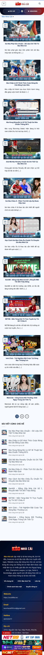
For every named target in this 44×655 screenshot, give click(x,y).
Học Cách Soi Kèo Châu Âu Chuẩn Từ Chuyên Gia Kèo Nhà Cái (22, 241)
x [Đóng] (6, 633)
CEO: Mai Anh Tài (24, 581)
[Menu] (4, 4)
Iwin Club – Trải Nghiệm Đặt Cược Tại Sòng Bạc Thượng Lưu (22, 359)
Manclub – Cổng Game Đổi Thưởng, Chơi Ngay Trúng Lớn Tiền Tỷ (22, 399)
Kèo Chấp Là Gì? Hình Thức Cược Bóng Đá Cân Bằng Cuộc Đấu (22, 84)
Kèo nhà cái (8, 556)
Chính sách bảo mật (14, 587)
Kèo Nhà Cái (7, 16)
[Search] (39, 3)
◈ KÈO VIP (11, 11)
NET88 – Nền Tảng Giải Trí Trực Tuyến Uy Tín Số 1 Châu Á (22, 320)
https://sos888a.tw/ (11, 597)
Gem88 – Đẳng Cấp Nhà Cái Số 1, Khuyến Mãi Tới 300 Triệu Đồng (22, 281)
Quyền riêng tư (31, 587)
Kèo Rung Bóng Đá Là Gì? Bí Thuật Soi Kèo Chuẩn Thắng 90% (22, 123)
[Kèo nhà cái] (22, 548)
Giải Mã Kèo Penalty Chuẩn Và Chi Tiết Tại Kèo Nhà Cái (22, 163)
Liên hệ (37, 581)
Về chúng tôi (8, 581)
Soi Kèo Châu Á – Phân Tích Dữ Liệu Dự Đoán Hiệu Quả (22, 202)
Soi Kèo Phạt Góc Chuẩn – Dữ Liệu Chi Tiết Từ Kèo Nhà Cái (22, 45)
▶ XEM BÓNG (32, 11)
